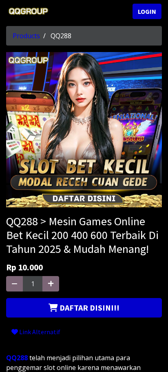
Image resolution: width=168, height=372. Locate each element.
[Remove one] (14, 284)
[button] (84, 308)
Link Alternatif (39, 332)
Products (26, 35)
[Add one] (50, 284)
